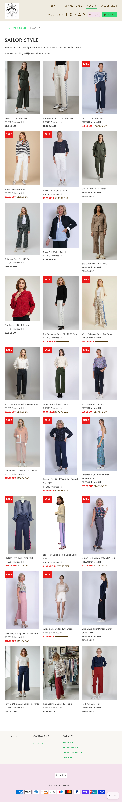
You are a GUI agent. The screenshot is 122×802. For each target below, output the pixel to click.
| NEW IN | (55, 6)
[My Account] (79, 15)
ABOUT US (55, 15)
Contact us (38, 743)
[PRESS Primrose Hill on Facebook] (66, 15)
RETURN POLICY (70, 747)
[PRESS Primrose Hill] (12, 10)
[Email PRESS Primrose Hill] (75, 15)
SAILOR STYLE (20, 28)
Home (7, 28)
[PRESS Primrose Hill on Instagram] (71, 15)
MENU (91, 6)
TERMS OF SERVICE (72, 752)
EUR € (94, 15)
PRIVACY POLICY (70, 742)
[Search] (84, 15)
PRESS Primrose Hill (63, 786)
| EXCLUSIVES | (108, 6)
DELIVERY (67, 757)
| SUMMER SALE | (73, 6)
